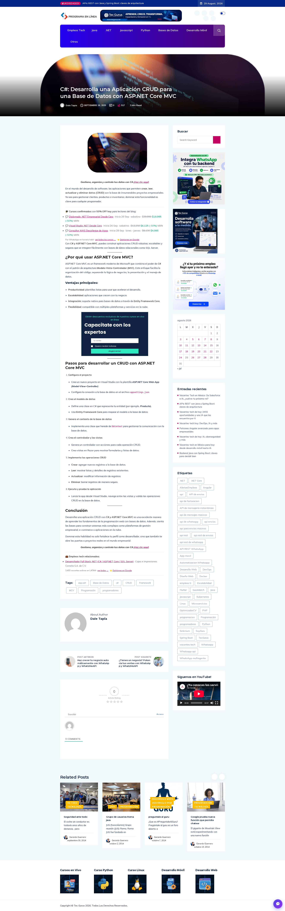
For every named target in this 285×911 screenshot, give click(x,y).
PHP (204, 610)
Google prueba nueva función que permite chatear (203, 820)
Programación (88, 590)
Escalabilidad (204, 583)
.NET (108, 30)
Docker (203, 576)
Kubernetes (203, 596)
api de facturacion (189, 501)
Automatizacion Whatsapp (194, 562)
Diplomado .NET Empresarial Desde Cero (91, 216)
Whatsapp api (188, 651)
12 (192, 345)
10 (180, 345)
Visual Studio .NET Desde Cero (85, 225)
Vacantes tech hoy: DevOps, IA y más (198, 423)
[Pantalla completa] (216, 702)
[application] (198, 694)
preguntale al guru (158, 816)
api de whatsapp (189, 521)
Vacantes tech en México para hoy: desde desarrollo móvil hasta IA (197, 446)
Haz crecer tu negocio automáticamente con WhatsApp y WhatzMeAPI (93, 663)
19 (192, 351)
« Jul (179, 368)
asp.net (82, 582)
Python (145, 30)
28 (205, 357)
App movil (185, 555)
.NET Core (196, 480)
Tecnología (74, 806)
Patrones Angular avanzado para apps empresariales (199, 430)
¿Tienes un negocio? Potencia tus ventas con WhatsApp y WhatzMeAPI (135, 663)
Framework (145, 582)
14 (205, 345)
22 (211, 351)
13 (199, 345)
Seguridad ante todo (75, 816)
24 (180, 357)
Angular (207, 487)
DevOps (207, 569)
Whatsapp (207, 644)
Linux (183, 603)
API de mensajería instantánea (196, 507)
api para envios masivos (193, 528)
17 (180, 351)
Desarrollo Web (188, 569)
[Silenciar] (211, 702)
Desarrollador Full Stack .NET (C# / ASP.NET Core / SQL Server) (99, 561)
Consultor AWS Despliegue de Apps (88, 230)
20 (199, 351)
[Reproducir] (181, 702)
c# (117, 582)
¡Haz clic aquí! (141, 182)
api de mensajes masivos (193, 514)
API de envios (196, 494)
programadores (111, 590)
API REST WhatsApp (192, 548)
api (181, 494)
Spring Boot (186, 637)
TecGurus (204, 637)
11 (186, 345)
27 (199, 357)
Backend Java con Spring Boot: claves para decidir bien (198, 455)
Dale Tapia (71, 105)
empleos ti (185, 583)
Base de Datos (101, 582)
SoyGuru (200, 630)
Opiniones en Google (129, 239)
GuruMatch (198, 589)
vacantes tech (187, 644)
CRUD (129, 582)
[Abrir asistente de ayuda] (277, 903)
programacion (187, 617)
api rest (184, 535)
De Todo (72, 803)
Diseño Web (186, 576)
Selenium (185, 630)
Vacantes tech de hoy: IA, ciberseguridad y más (199, 438)
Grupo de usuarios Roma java (120, 818)
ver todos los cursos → (105, 239)
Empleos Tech (76, 30)
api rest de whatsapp (191, 542)
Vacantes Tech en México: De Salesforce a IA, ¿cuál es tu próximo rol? (199, 397)
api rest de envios (203, 535)
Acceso (160, 714)
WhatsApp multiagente (193, 658)
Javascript (126, 30)
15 (211, 345)
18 (186, 351)
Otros (74, 41)
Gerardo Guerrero (77, 837)
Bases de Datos (168, 30)
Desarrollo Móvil (197, 30)
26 (192, 357)
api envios (210, 521)
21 (205, 351)
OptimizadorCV (188, 610)
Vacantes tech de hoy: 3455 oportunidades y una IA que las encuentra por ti (123, 3)
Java (94, 30)
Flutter (183, 589)
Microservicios (199, 603)
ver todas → (102, 570)
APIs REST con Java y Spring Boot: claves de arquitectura (197, 405)
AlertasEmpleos (188, 487)
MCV (71, 590)
